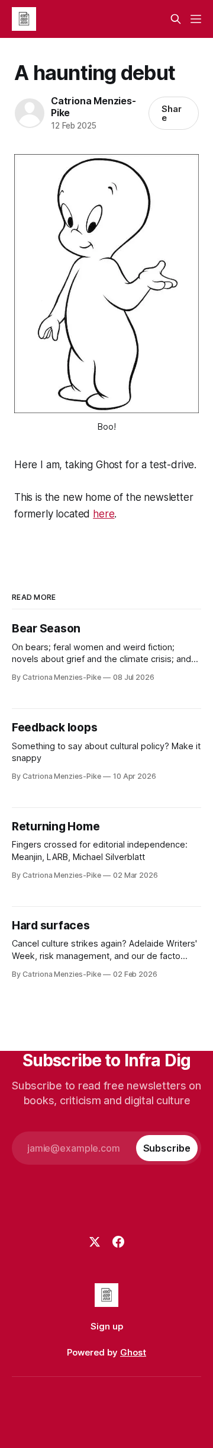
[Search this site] (175, 18)
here (103, 514)
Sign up (107, 1326)
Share (172, 113)
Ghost (133, 1352)
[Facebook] (118, 1242)
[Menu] (195, 18)
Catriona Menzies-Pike (93, 106)
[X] (95, 1242)
